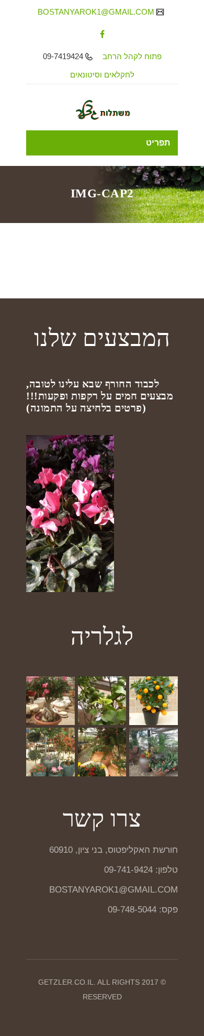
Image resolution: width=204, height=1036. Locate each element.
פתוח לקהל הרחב (132, 56)
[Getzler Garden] (102, 110)
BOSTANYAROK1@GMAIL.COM (97, 11)
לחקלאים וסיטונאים (102, 74)
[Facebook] (102, 34)
